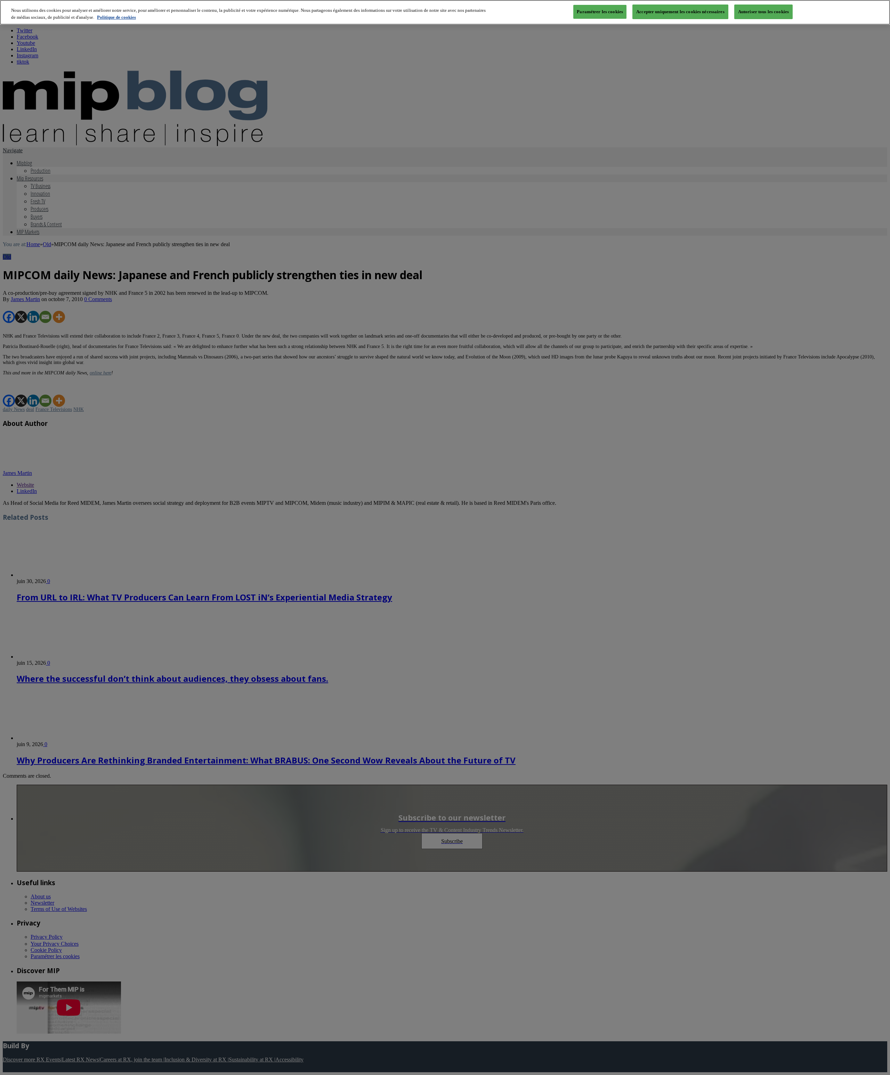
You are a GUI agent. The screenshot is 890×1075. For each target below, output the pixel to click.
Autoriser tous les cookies (763, 11)
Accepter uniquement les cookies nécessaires (680, 11)
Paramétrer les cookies (600, 11)
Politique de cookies (116, 17)
